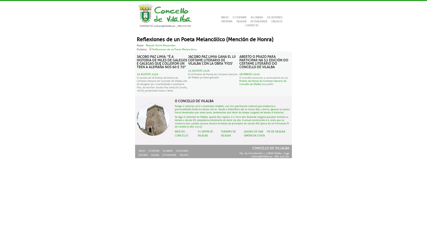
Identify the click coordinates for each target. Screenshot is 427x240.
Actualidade (259, 21)
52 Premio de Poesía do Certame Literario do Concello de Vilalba (263, 81)
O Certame (240, 17)
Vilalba (242, 21)
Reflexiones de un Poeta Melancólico (174, 49)
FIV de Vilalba (276, 131)
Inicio (225, 17)
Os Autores (275, 17)
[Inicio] (165, 14)
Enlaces (277, 21)
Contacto (252, 25)
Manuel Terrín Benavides (160, 45)
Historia (227, 21)
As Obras (257, 17)
